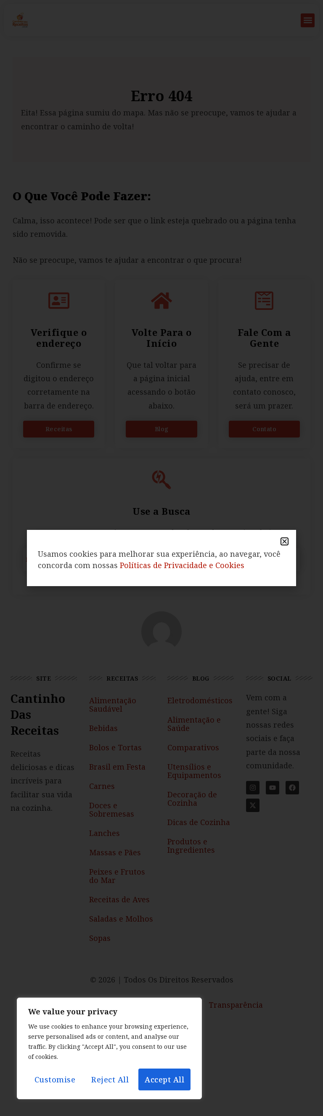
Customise (55, 1079)
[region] (109, 1048)
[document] (161, 558)
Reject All (110, 1079)
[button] (284, 541)
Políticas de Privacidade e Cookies (182, 565)
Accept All (164, 1079)
